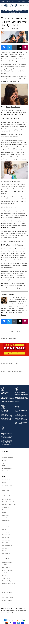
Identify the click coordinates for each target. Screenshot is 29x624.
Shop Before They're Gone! (14, 353)
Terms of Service (6, 479)
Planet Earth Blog (6, 581)
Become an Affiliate (7, 468)
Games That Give (6, 518)
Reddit (10, 66)
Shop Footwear (6, 540)
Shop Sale (4, 550)
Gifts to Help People (7, 592)
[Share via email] (19, 47)
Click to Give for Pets (7, 499)
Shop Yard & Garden (7, 545)
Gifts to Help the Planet (8, 595)
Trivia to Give (5, 507)
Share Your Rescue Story (8, 583)
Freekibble (5, 512)
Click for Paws (5, 510)
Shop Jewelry (5, 548)
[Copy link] (14, 47)
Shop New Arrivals (6, 553)
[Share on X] (9, 47)
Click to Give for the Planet (9, 504)
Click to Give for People (8, 502)
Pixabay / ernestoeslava (13, 107)
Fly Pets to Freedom (7, 600)
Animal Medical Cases (7, 597)
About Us (4, 465)
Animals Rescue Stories (8, 562)
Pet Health (4, 573)
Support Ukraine (6, 603)
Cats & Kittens (5, 565)
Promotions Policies (7, 485)
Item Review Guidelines (8, 487)
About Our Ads (5, 490)
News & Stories (5, 1)
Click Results (5, 471)
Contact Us (5, 460)
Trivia (23, 1)
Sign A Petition (6, 520)
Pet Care (4, 575)
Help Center (5, 455)
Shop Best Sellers (6, 532)
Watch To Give (16, 1)
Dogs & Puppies (6, 567)
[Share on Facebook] (4, 47)
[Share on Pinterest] (25, 47)
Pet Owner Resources (7, 570)
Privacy (4, 482)
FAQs (3, 463)
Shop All (4, 529)
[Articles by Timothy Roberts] (4, 300)
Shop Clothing (5, 537)
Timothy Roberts (14, 28)
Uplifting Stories (6, 578)
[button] (21, 5)
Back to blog (15, 331)
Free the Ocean (6, 515)
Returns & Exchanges (7, 457)
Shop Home (5, 542)
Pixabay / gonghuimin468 (13, 181)
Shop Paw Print (6, 534)
